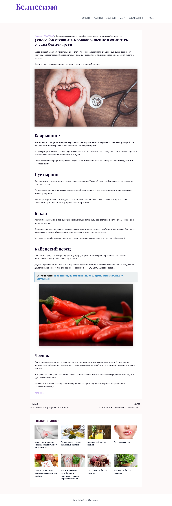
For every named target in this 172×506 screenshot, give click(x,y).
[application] (144, 18)
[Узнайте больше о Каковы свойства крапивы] (125, 460)
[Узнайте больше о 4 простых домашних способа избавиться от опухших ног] (46, 432)
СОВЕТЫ (86, 18)
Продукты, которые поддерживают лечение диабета (46, 473)
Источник (39, 393)
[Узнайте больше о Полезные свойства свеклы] (99, 460)
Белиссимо (37, 6)
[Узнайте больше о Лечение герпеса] (125, 432)
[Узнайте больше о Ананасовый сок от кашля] (99, 432)
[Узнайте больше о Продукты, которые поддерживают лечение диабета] (46, 460)
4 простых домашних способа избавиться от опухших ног (46, 445)
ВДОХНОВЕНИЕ (136, 18)
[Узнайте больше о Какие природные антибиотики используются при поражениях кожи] (72, 460)
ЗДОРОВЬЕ (111, 18)
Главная (38, 36)
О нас (151, 18)
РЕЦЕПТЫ (98, 18)
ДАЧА (122, 18)
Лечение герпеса (122, 442)
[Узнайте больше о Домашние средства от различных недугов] (72, 432)
